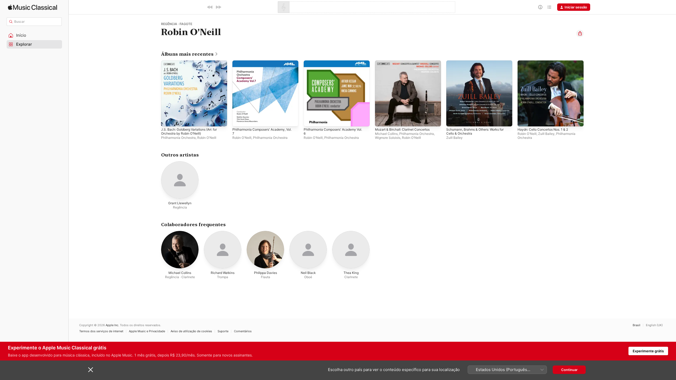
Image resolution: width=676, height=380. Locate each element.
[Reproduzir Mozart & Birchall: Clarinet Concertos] (382, 120)
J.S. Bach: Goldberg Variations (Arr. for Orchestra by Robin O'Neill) (193, 64)
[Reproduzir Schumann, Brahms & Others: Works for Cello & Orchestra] (453, 120)
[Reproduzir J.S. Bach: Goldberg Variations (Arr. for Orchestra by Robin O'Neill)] (168, 120)
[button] (34, 35)
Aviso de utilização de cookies (191, 331)
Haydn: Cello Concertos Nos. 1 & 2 (546, 62)
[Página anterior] (155, 93)
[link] (189, 54)
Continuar (569, 370)
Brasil (636, 325)
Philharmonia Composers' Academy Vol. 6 (336, 64)
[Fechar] (90, 369)
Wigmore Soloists (387, 138)
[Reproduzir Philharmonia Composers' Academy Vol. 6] (310, 120)
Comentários (243, 331)
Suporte (223, 331)
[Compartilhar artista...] (580, 33)
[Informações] (540, 7)
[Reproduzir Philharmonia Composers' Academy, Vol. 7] (239, 120)
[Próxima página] (589, 93)
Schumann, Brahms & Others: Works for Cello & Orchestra (478, 64)
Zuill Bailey (454, 138)
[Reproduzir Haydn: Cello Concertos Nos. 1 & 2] (524, 120)
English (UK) (654, 325)
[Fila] (549, 7)
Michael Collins (386, 134)
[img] (32, 7)
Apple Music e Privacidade (147, 331)
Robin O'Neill (206, 138)
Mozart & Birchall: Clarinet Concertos (405, 62)
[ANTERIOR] (210, 7)
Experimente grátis (648, 351)
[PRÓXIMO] (218, 7)
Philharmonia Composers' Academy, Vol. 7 (265, 64)
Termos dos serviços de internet (101, 331)
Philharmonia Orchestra (178, 138)
